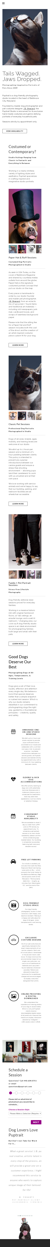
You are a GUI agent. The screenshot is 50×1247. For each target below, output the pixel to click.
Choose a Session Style (19, 1097)
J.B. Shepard (29, 109)
